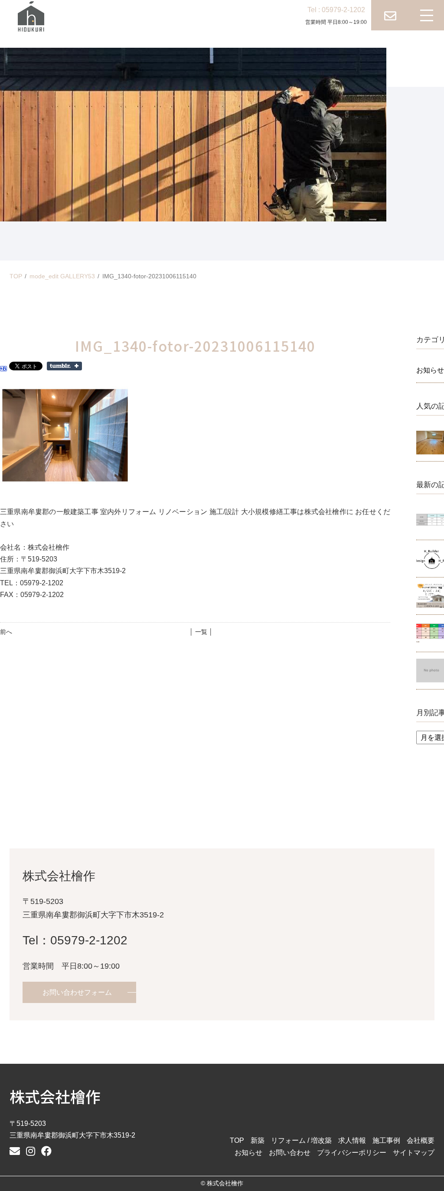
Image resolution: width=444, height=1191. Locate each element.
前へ (6, 631)
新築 (257, 1140)
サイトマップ (413, 1152)
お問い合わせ (289, 1152)
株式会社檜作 (55, 1096)
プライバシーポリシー (351, 1152)
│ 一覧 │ (201, 631)
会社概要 (420, 1140)
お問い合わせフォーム (77, 992)
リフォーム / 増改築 (301, 1140)
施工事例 (386, 1140)
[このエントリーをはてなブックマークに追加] (3, 365)
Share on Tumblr (64, 366)
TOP (16, 276)
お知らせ (248, 1152)
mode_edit (62, 276)
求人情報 (352, 1140)
